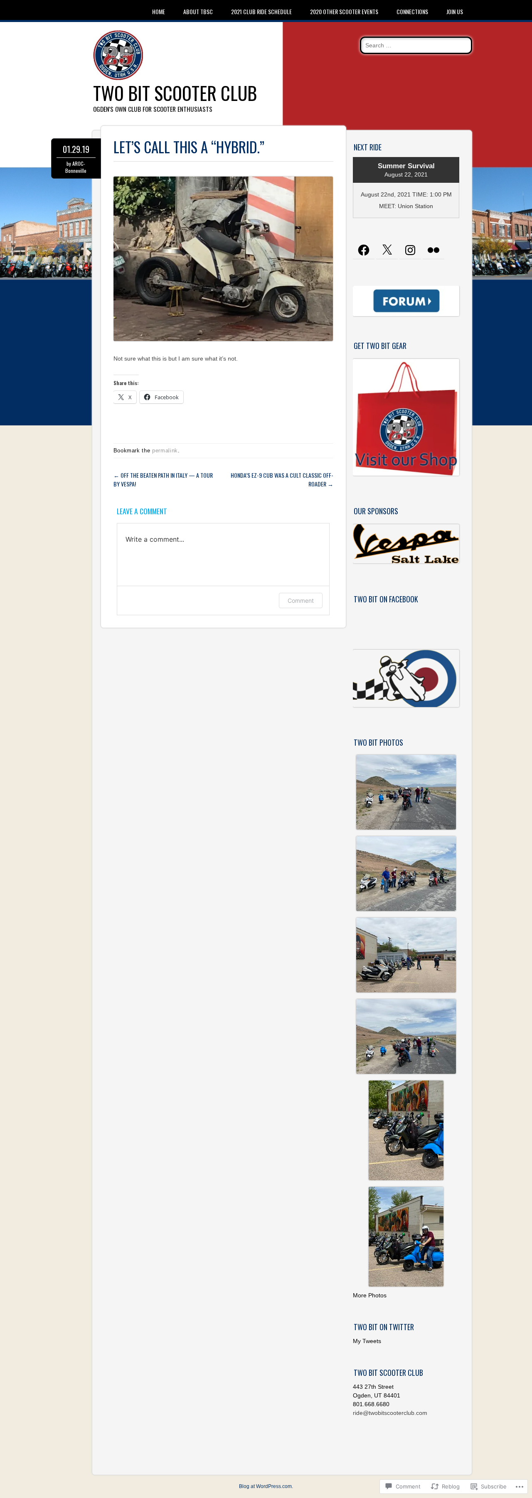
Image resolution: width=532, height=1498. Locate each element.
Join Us (454, 11)
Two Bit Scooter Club (175, 92)
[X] (387, 250)
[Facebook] (363, 250)
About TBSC (198, 11)
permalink (165, 450)
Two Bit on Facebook (386, 599)
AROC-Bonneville (75, 167)
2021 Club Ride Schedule (261, 11)
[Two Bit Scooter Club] (118, 78)
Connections (412, 11)
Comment (301, 600)
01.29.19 (76, 149)
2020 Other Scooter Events (344, 11)
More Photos (370, 1295)
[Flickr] (433, 250)
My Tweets (367, 1341)
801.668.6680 (371, 1404)
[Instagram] (410, 250)
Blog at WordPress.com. (266, 1486)
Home (158, 11)
